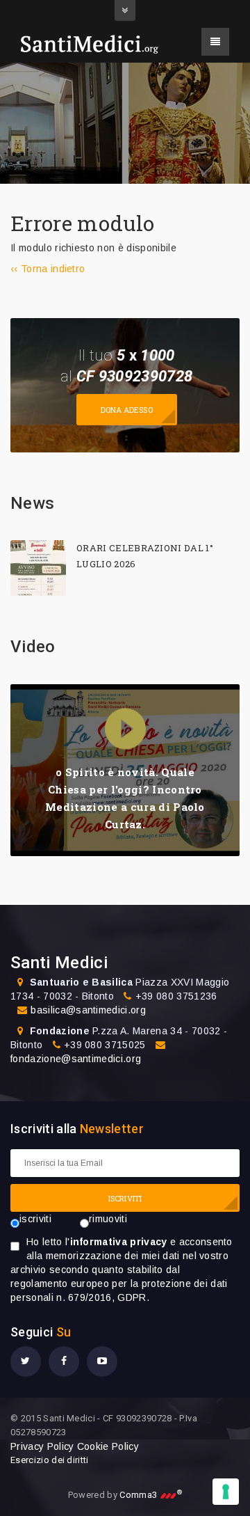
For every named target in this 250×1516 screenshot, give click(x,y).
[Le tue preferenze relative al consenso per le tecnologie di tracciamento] (225, 1491)
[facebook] (64, 1361)
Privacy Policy (42, 1446)
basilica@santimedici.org (88, 1010)
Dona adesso (127, 409)
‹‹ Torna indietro (47, 268)
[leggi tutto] (38, 568)
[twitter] (25, 1361)
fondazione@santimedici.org (75, 1058)
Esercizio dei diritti (49, 1460)
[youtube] (102, 1361)
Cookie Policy (108, 1446)
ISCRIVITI (125, 1198)
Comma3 (150, 1495)
